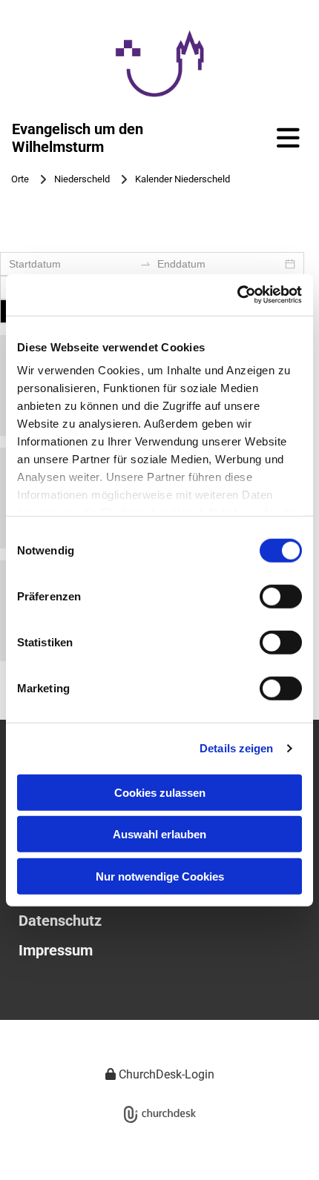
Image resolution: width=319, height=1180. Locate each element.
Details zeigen (236, 748)
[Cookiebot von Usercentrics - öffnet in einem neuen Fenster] (237, 295)
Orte (20, 179)
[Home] (159, 63)
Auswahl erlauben (159, 834)
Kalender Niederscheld (182, 179)
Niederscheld (82, 179)
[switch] (281, 596)
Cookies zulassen (159, 792)
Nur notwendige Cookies (160, 875)
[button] (279, 137)
